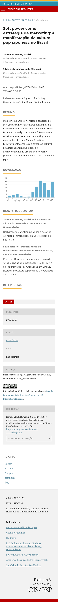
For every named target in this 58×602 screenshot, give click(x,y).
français (9, 473)
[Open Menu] (3, 9)
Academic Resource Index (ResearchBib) (27, 559)
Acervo (16, 20)
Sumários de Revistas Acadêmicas (23, 565)
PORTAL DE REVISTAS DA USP (17, 4)
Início (6, 20)
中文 (7, 482)
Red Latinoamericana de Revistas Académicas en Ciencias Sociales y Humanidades (24, 546)
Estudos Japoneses (20, 9)
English (8, 463)
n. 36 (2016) (27, 20)
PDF (9, 301)
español (9, 468)
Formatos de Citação (20, 438)
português (10, 477)
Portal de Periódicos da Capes (21, 527)
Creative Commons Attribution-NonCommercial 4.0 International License (28, 395)
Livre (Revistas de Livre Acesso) (22, 554)
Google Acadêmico (15, 532)
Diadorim (11, 537)
